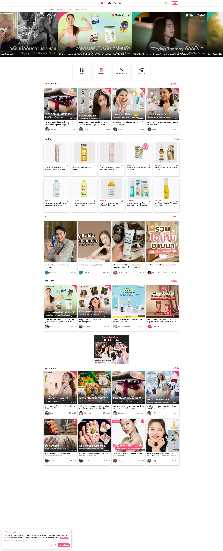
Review (76, 9)
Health (59, 9)
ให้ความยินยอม (64, 545)
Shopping (67, 9)
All (46, 9)
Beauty (51, 9)
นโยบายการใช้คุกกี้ (25, 540)
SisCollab (84, 9)
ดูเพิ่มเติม (174, 84)
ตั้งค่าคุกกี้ (52, 545)
